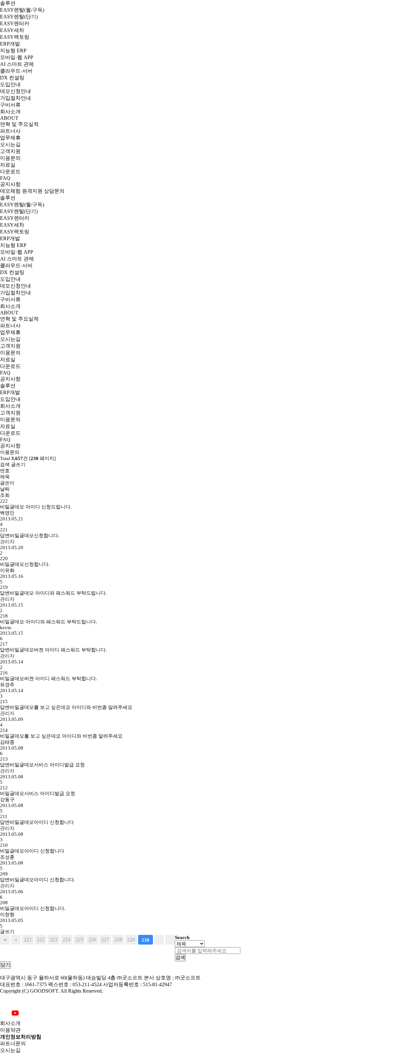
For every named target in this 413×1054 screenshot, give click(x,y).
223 (53, 940)
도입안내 (10, 84)
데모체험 (10, 191)
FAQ (5, 178)
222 (41, 940)
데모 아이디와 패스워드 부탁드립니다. (53, 593)
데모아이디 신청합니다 (37, 822)
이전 (16, 940)
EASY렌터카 (14, 23)
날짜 (5, 489)
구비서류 (10, 104)
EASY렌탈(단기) (19, 16)
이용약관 (10, 1030)
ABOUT (9, 118)
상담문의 (54, 191)
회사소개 (10, 111)
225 (79, 940)
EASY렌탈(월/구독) (22, 10)
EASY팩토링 (14, 37)
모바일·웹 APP (16, 57)
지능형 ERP (13, 50)
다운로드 (10, 171)
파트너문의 (13, 1043)
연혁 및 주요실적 (19, 124)
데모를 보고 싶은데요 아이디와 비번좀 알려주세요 (66, 707)
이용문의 (10, 158)
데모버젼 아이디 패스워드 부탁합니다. (53, 649)
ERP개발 (10, 43)
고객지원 (10, 151)
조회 (5, 495)
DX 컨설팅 (12, 77)
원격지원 (32, 191)
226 (92, 940)
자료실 (7, 165)
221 (28, 940)
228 (118, 940)
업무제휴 (10, 137)
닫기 (5, 964)
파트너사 (10, 131)
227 (105, 940)
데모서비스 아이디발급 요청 (42, 764)
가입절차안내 (15, 98)
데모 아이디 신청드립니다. (36, 506)
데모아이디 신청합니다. (37, 879)
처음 (5, 940)
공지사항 (10, 184)
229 (131, 940)
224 (66, 940)
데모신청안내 (15, 91)
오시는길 (10, 144)
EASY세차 (12, 30)
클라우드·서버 (16, 71)
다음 (159, 940)
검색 (5, 464)
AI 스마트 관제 (17, 64)
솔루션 (7, 3)
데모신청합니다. (29, 535)
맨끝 (170, 940)
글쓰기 (18, 464)
